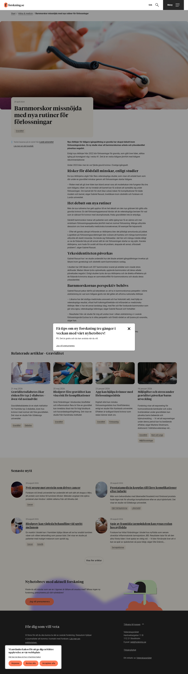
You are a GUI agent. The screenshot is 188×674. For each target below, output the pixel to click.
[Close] (129, 329)
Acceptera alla (48, 663)
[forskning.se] (12, 5)
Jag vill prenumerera (65, 346)
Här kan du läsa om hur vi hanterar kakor (25, 657)
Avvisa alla (31, 663)
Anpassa (15, 663)
